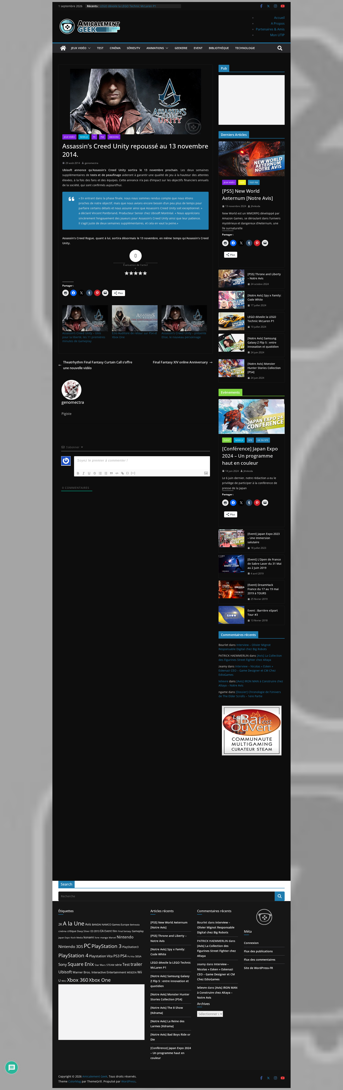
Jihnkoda (255, 206)
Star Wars (100, 964)
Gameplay (138, 931)
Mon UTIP (277, 35)
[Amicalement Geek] (63, 48)
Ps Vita (130, 956)
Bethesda (135, 924)
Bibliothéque (219, 48)
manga (104, 937)
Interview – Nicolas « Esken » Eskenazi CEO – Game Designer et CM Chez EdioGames (247, 670)
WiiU (64, 980)
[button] (88, 48)
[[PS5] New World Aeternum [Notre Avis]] (252, 158)
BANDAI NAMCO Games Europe (110, 924)
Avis (88, 924)
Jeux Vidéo (78, 48)
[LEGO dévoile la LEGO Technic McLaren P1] (231, 321)
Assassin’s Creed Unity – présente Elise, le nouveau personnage (184, 335)
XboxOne (114, 137)
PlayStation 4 (73, 955)
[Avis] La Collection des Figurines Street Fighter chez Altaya (216, 951)
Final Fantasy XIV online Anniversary (180, 362)
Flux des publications (258, 951)
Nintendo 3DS (70, 946)
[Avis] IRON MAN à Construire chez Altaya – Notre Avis (217, 992)
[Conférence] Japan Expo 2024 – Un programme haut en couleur (250, 455)
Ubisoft (65, 972)
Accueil (279, 17)
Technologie (245, 48)
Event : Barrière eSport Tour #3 (263, 613)
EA (102, 931)
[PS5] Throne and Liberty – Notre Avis (264, 276)
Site (250, 440)
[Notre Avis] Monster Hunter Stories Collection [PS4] (264, 368)
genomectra (91, 163)
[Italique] (83, 473)
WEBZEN (132, 972)
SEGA (138, 956)
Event (198, 48)
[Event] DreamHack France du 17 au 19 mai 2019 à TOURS (263, 589)
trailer (136, 964)
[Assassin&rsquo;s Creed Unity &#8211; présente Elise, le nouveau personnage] (184, 318)
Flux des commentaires (259, 959)
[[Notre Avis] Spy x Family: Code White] (231, 300)
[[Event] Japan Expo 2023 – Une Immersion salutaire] (231, 541)
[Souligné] (89, 473)
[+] (133, 472)
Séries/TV (133, 48)
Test (100, 48)
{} (127, 472)
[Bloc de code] (117, 473)
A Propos (278, 23)
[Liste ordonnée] (100, 473)
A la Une (73, 923)
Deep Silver (83, 931)
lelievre (223, 681)
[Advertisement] (252, 100)
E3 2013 (95, 931)
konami (89, 937)
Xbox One (100, 980)
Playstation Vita (101, 956)
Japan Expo (64, 937)
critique (71, 931)
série (118, 965)
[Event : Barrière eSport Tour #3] (231, 615)
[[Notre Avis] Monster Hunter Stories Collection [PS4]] (231, 370)
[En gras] (78, 473)
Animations (155, 48)
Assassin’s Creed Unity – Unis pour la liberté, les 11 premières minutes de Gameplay (83, 337)
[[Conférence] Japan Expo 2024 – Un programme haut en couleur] (252, 416)
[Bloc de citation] (111, 473)
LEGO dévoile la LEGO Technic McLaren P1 (128, 6)
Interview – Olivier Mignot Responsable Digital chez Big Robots (215, 927)
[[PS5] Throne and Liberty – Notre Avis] (231, 279)
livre (97, 937)
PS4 (102, 137)
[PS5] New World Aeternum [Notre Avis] (247, 194)
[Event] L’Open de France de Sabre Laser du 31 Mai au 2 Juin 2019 (264, 564)
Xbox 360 (77, 979)
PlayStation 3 (106, 946)
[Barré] (94, 473)
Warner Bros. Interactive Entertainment (99, 972)
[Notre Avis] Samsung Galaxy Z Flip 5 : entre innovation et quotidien (263, 342)
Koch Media (77, 937)
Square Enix (81, 964)
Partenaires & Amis (270, 29)
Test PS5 (254, 182)
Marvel (112, 937)
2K (60, 924)
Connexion (251, 943)
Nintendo (125, 937)
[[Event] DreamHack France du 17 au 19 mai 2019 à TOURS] (231, 592)
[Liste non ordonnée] (106, 473)
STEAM (110, 964)
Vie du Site (262, 440)
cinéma (62, 931)
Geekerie (181, 48)
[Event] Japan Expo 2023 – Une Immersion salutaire (264, 538)
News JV (84, 137)
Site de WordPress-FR (258, 968)
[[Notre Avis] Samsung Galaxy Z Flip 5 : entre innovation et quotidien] (231, 345)
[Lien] (122, 473)
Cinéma (115, 48)
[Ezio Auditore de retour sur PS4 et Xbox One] (135, 318)
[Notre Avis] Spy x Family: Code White (264, 297)
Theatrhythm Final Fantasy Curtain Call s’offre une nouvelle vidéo (97, 365)
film (115, 931)
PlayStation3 (130, 947)
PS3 (116, 956)
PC (94, 137)
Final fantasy (124, 931)
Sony (62, 964)
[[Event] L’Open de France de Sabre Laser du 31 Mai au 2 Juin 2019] (231, 566)
